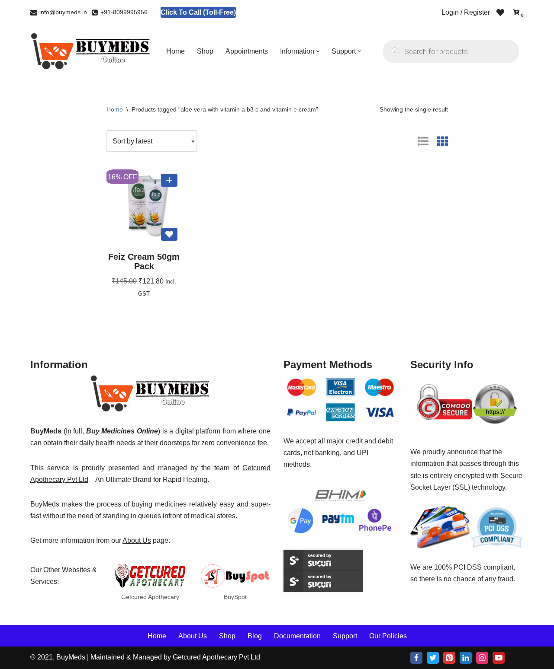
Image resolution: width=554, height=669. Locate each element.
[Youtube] (499, 658)
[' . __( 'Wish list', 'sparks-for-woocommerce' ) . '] (500, 12)
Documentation (297, 635)
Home (175, 51)
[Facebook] (416, 658)
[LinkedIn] (466, 658)
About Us (136, 540)
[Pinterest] (449, 658)
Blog (255, 635)
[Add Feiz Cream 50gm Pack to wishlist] (169, 234)
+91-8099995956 (124, 12)
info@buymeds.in (63, 12)
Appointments (246, 51)
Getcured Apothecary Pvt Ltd (216, 657)
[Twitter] (433, 658)
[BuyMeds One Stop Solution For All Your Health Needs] (90, 51)
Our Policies (388, 635)
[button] (317, 51)
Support (345, 635)
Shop (205, 51)
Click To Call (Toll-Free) (198, 12)
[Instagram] (482, 658)
